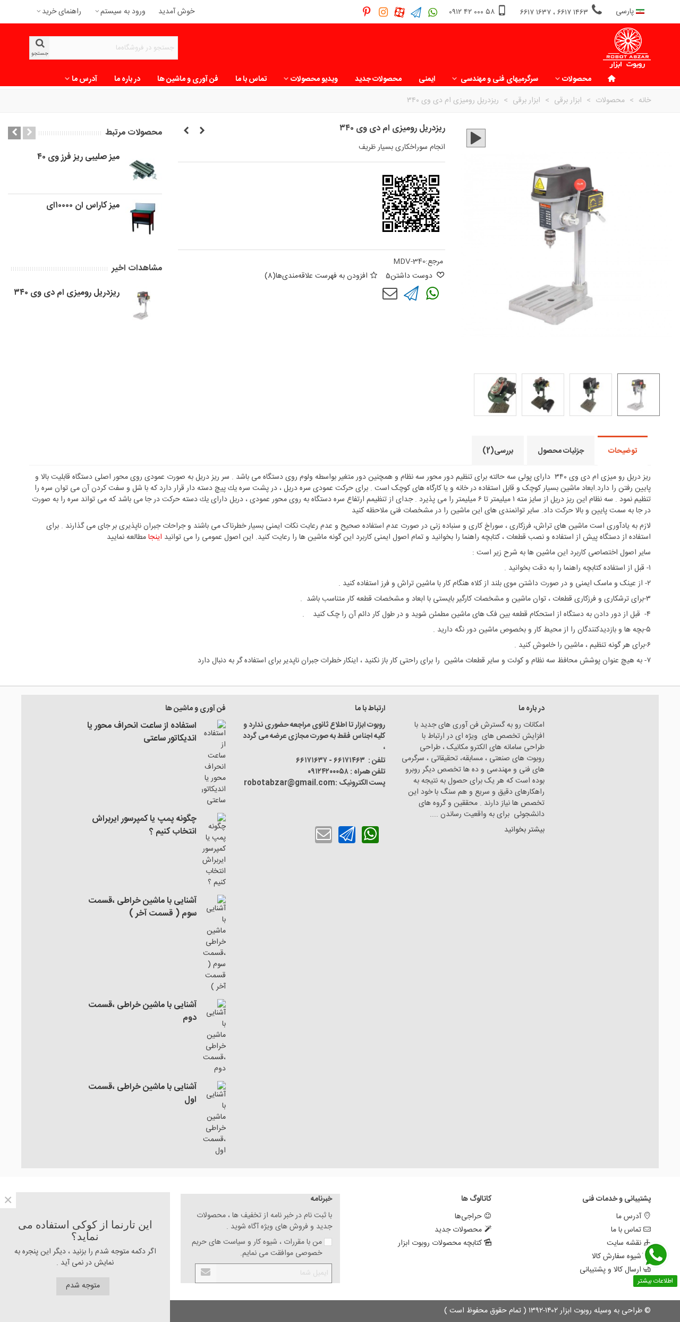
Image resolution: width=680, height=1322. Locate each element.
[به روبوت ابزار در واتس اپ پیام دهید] (432, 12)
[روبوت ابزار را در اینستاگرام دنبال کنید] (383, 12)
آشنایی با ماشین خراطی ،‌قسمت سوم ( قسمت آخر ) (142, 907)
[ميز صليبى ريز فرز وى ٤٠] (143, 169)
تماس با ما (251, 79)
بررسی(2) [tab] (497, 451)
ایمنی (427, 79)
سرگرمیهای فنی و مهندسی (498, 79)
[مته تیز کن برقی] (186, 131)
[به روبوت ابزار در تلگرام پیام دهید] (416, 12)
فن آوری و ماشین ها (187, 79)
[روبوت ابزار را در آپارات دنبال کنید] (399, 12)
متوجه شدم (83, 1285)
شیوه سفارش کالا (616, 1256)
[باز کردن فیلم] (476, 138)
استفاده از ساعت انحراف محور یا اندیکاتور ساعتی (142, 732)
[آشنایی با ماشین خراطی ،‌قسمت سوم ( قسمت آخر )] (214, 944)
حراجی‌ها (468, 1216)
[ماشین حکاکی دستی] (202, 131)
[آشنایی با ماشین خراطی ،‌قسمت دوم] (214, 1037)
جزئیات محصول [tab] (561, 451)
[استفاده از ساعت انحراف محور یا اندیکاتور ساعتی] (214, 763)
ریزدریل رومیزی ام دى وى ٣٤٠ (67, 293)
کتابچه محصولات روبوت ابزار (440, 1243)
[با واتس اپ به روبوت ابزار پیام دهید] (432, 293)
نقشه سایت (624, 1243)
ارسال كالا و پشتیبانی (610, 1269)
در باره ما (127, 79)
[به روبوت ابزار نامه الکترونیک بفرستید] (389, 293)
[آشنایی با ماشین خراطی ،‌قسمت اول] (214, 1119)
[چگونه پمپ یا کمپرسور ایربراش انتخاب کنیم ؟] (214, 850)
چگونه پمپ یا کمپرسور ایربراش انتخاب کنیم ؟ (144, 825)
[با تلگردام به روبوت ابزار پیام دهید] (411, 293)
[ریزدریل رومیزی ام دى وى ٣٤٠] (143, 305)
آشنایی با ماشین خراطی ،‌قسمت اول (142, 1094)
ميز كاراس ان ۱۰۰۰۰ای (83, 205)
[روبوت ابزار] (627, 48)
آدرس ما (84, 79)
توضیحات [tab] (622, 451)
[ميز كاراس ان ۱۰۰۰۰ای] (143, 218)
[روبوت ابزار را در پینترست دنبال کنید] (366, 12)
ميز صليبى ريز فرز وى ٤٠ (78, 157)
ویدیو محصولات (314, 79)
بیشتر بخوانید (523, 830)
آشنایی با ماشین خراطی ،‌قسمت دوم (142, 1012)
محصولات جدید (378, 79)
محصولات (576, 79)
